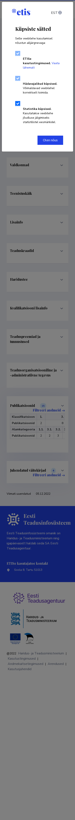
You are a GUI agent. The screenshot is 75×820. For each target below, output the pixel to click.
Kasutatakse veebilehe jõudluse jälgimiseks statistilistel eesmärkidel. (39, 115)
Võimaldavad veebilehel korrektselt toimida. (40, 88)
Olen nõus (50, 140)
